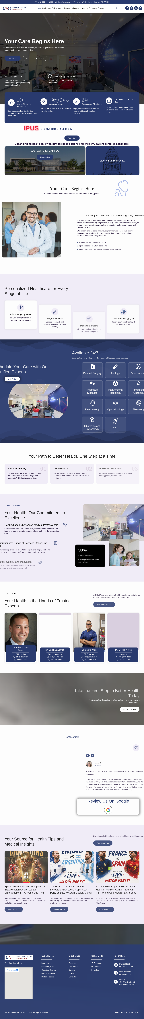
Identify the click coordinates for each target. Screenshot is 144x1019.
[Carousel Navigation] (108, 757)
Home (39, 8)
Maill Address (125, 972)
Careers (85, 8)
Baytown (101, 8)
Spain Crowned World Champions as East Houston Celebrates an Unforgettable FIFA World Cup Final (25, 889)
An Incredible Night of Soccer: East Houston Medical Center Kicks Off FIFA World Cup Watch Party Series (116, 889)
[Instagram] (131, 8)
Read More (12, 909)
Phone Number (125, 964)
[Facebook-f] (127, 8)
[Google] (140, 8)
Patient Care (56, 8)
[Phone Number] (116, 965)
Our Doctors (46, 8)
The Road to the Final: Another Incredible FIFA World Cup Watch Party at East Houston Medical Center (71, 889)
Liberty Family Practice (112, 160)
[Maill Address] (116, 973)
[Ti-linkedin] (136, 8)
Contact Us (93, 8)
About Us (75, 8)
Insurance (68, 8)
